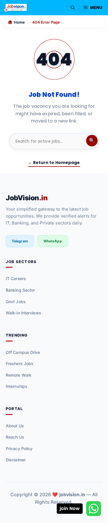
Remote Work (18, 375)
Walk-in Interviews (23, 312)
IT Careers (16, 278)
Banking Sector (20, 290)
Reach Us (15, 437)
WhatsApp (52, 241)
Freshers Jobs (19, 363)
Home (19, 22)
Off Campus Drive (23, 352)
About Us (15, 425)
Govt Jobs (16, 301)
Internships (16, 386)
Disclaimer (16, 459)
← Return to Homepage (54, 162)
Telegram (20, 241)
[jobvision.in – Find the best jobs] (15, 7)
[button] (73, 7)
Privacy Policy (19, 448)
